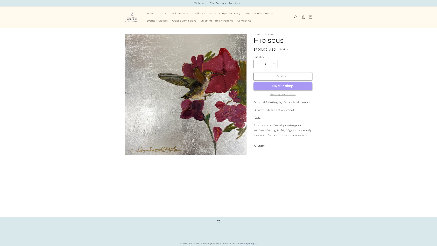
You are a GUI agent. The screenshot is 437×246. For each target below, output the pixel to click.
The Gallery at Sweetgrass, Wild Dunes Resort (212, 243)
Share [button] (261, 145)
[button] (204, 13)
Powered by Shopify (246, 243)
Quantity (258, 57)
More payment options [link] (283, 94)
